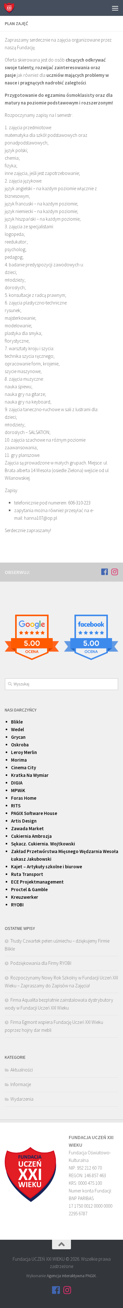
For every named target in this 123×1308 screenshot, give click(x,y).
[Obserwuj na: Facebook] (104, 572)
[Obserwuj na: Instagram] (114, 572)
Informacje (20, 1084)
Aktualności (21, 1070)
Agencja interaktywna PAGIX (71, 1275)
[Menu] (115, 8)
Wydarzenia (21, 1099)
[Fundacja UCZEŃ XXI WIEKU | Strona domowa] (10, 8)
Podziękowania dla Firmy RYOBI (40, 963)
